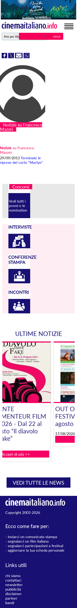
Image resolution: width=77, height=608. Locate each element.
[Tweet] (11, 57)
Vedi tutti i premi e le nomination (18, 205)
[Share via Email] (19, 57)
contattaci (13, 580)
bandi (9, 602)
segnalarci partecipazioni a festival (35, 545)
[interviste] (19, 247)
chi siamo (13, 575)
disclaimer (13, 593)
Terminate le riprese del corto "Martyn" (21, 160)
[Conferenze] (19, 282)
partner (11, 598)
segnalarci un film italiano (28, 541)
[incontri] (19, 312)
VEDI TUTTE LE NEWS (38, 482)
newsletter (14, 584)
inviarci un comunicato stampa (32, 536)
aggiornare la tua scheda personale (36, 550)
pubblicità (13, 589)
